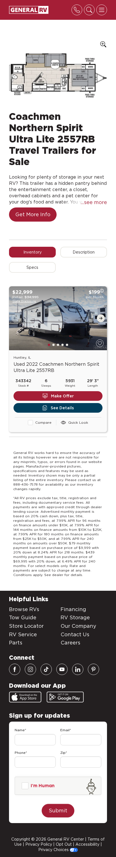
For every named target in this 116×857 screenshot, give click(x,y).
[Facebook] (14, 669)
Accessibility (87, 844)
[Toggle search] (89, 10)
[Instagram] (30, 669)
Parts (15, 643)
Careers (70, 643)
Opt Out (64, 844)
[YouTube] (62, 669)
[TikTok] (46, 669)
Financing (73, 609)
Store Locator (26, 626)
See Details (62, 408)
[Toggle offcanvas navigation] (101, 10)
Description (84, 252)
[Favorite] (100, 343)
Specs (32, 267)
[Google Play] (65, 697)
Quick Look (78, 422)
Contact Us (75, 634)
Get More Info (32, 214)
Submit (58, 810)
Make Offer (62, 396)
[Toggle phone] (77, 10)
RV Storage (75, 617)
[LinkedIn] (77, 669)
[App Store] (25, 697)
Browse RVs (24, 609)
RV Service (23, 634)
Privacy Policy (38, 844)
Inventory (32, 252)
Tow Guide (22, 617)
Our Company (78, 626)
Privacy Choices (54, 849)
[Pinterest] (93, 669)
